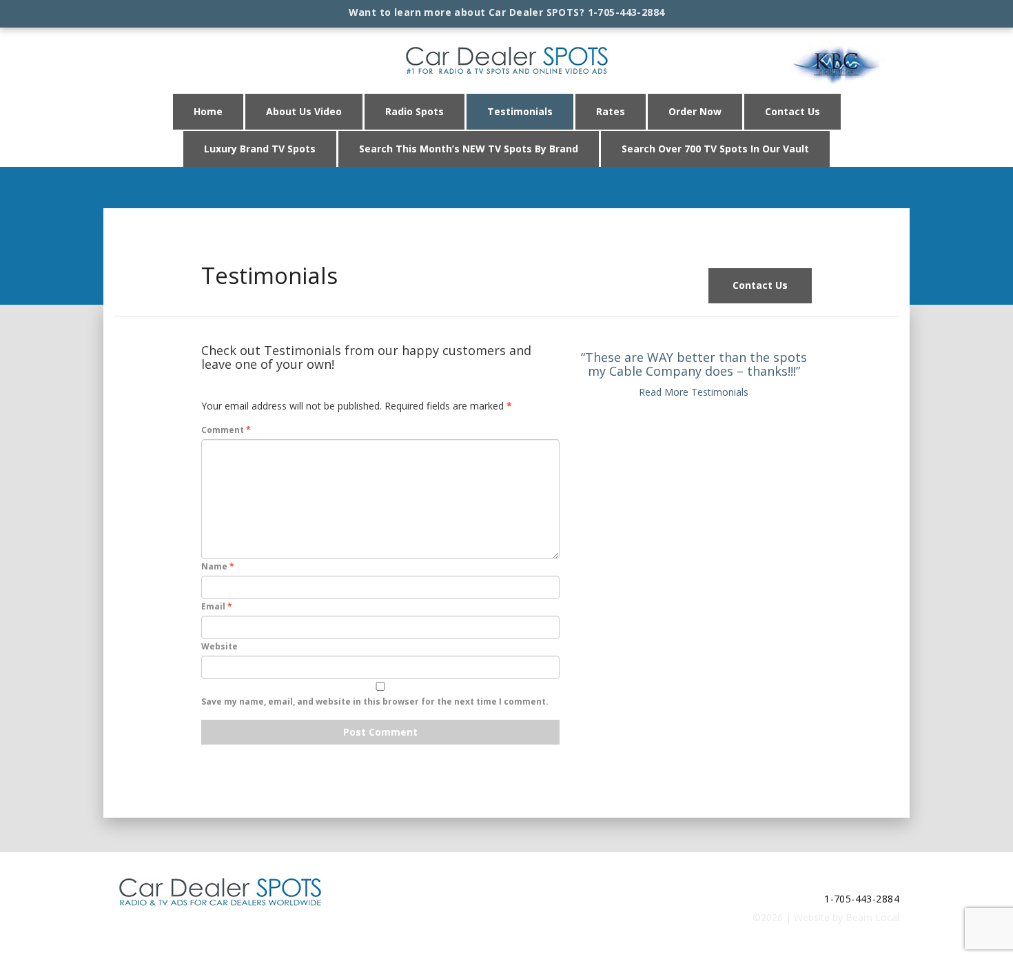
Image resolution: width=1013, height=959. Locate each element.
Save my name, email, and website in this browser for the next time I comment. (375, 701)
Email (216, 606)
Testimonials (520, 111)
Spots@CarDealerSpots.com (835, 879)
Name (217, 566)
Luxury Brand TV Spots (260, 148)
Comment (226, 430)
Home (208, 111)
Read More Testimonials (693, 391)
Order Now (695, 111)
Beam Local (872, 917)
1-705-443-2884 (626, 12)
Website (219, 646)
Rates (610, 111)
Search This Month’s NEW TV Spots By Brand (468, 148)
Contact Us (792, 111)
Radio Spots (414, 111)
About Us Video (304, 111)
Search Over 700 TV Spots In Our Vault (715, 148)
